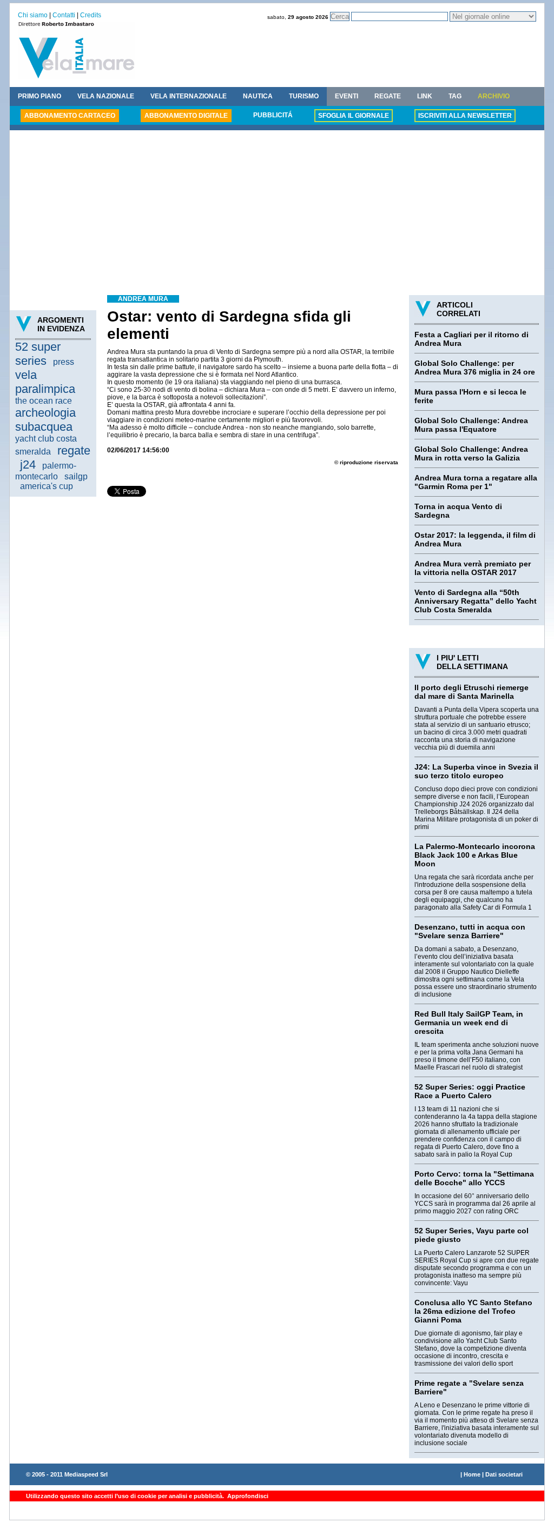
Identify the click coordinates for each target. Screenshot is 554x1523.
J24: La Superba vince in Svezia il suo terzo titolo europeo (476, 771)
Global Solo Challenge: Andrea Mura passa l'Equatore (471, 424)
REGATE (387, 96)
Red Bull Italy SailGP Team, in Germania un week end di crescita (468, 1023)
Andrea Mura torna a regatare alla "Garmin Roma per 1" (475, 482)
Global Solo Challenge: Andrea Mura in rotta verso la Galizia (471, 453)
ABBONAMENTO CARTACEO (69, 115)
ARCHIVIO (494, 96)
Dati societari (504, 1474)
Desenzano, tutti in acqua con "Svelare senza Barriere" (469, 931)
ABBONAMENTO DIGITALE (186, 115)
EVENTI (346, 96)
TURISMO (304, 96)
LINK (424, 96)
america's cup (46, 486)
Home (472, 1474)
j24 (28, 464)
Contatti (63, 15)
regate (73, 450)
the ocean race (43, 400)
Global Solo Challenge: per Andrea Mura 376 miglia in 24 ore (474, 367)
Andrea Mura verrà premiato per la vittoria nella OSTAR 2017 (472, 568)
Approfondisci (247, 1496)
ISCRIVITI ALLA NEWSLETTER (465, 115)
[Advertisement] (277, 214)
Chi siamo (33, 15)
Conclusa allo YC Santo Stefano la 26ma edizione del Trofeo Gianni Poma (473, 1311)
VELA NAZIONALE (105, 96)
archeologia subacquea (45, 419)
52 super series (38, 354)
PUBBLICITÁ (273, 115)
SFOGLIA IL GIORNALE (353, 115)
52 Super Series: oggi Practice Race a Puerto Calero (469, 1091)
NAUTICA (258, 96)
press (63, 361)
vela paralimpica (45, 382)
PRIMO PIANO (39, 96)
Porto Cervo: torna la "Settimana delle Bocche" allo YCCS (474, 1178)
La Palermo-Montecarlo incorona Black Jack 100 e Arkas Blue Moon (474, 855)
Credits (90, 15)
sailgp (76, 476)
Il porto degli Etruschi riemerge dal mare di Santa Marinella (471, 691)
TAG (455, 96)
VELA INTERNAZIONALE (188, 96)
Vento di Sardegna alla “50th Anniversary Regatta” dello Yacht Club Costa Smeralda (475, 601)
